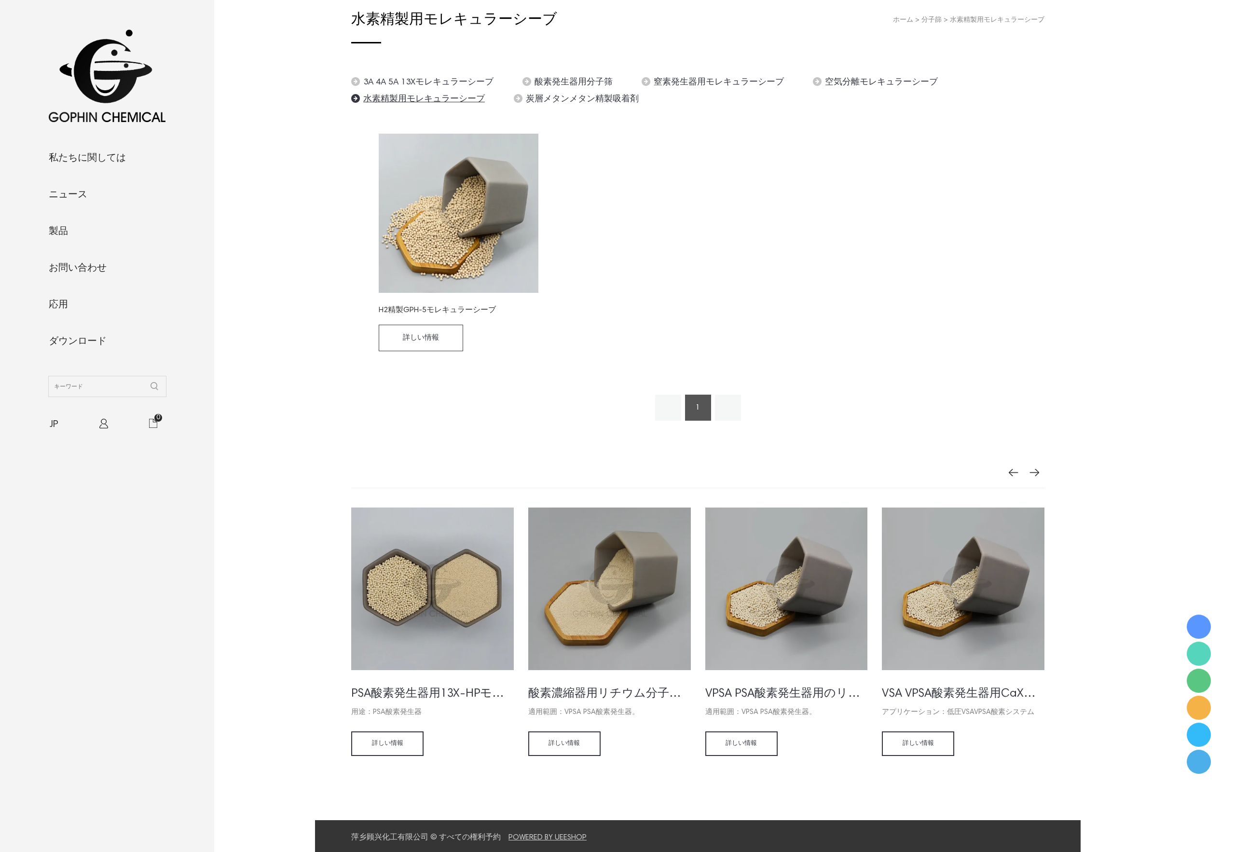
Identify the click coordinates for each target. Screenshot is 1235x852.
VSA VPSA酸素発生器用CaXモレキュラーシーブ (963, 694)
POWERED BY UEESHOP (547, 837)
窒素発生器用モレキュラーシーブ (719, 82)
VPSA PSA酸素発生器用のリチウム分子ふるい (786, 694)
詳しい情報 (421, 338)
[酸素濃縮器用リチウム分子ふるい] (609, 668)
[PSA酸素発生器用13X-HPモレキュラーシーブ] (432, 668)
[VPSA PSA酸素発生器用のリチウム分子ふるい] (786, 668)
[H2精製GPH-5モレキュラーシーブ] (458, 213)
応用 (58, 305)
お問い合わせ (78, 268)
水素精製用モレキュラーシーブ (997, 20)
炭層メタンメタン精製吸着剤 (582, 99)
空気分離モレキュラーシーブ (881, 82)
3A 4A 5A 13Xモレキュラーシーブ (428, 82)
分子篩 (931, 20)
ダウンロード (78, 341)
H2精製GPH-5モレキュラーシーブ (437, 310)
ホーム (903, 20)
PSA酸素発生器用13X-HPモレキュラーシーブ (432, 694)
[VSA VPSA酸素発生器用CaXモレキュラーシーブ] (963, 668)
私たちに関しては (87, 158)
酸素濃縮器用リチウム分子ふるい (609, 694)
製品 (58, 231)
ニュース (68, 195)
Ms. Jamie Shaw (1199, 627)
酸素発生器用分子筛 (574, 82)
